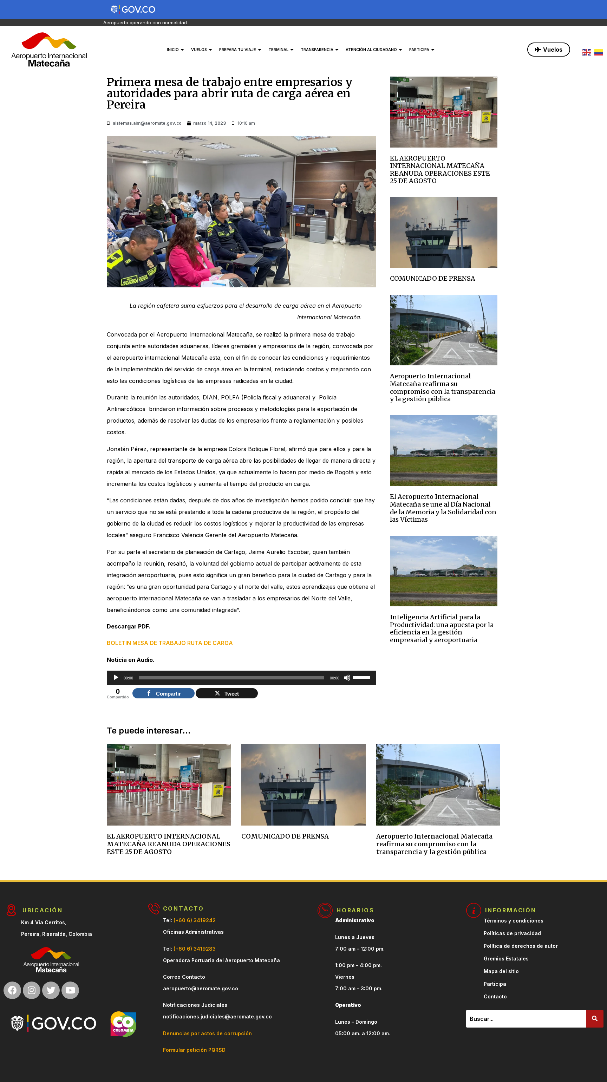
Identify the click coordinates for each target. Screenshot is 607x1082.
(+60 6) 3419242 (195, 920)
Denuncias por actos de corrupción (207, 1033)
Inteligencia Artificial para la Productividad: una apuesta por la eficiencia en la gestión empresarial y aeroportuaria (442, 628)
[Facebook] (12, 990)
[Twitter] (51, 990)
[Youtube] (70, 990)
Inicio (173, 49)
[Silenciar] (347, 677)
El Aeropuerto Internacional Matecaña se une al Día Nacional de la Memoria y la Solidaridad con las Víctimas (443, 508)
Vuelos (199, 49)
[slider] (362, 677)
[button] (548, 50)
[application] (241, 678)
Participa (419, 49)
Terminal (278, 49)
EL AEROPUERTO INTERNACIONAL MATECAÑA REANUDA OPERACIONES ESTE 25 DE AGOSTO (440, 169)
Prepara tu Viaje (237, 49)
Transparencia (317, 49)
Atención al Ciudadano (371, 49)
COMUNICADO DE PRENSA (432, 278)
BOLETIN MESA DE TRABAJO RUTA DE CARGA (170, 642)
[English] (588, 52)
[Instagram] (31, 990)
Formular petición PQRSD (194, 1050)
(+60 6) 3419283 (195, 949)
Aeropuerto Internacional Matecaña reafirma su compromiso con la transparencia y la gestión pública (442, 387)
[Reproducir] (115, 677)
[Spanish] (600, 52)
